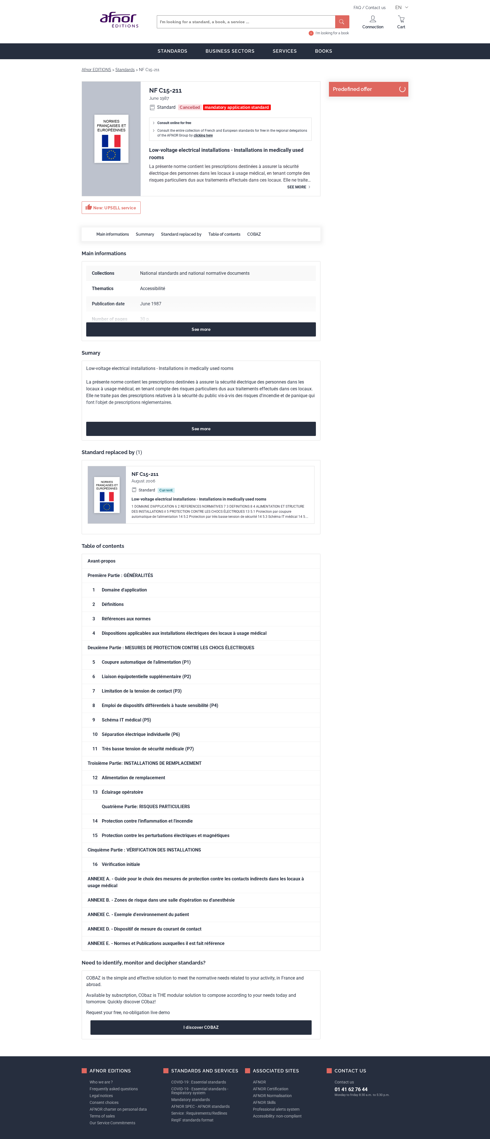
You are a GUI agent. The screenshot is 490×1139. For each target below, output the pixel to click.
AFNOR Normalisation (272, 1095)
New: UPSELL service (110, 207)
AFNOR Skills (264, 1102)
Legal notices (101, 1095)
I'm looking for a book (332, 33)
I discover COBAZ (201, 1027)
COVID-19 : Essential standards (198, 1082)
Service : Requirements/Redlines (199, 1113)
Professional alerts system (276, 1109)
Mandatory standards (190, 1099)
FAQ (358, 7)
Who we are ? (101, 1082)
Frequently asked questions (114, 1089)
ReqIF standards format (192, 1120)
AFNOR (259, 1082)
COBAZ (254, 234)
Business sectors (230, 51)
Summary (145, 234)
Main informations (112, 234)
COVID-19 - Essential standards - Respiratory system (199, 1091)
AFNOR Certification (270, 1089)
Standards (172, 51)
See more (297, 187)
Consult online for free (174, 123)
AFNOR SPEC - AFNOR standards (200, 1106)
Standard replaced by (181, 234)
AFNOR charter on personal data (118, 1109)
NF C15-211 (145, 474)
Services (285, 51)
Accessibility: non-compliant (277, 1116)
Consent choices (104, 1102)
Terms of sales (102, 1116)
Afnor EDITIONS (96, 69)
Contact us (376, 7)
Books (323, 51)
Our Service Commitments (112, 1123)
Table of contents (224, 234)
